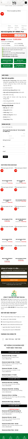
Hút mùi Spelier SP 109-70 (7, 181)
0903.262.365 (9, 414)
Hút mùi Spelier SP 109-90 (7, 240)
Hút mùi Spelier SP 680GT (21, 181)
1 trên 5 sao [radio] (5, 133)
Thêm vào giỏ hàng (7, 60)
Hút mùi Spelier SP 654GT (7, 201)
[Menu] (26, 3)
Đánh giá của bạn (7, 140)
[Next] (24, 17)
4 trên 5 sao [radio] (18, 135)
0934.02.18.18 (8, 385)
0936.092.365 (9, 426)
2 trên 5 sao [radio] (20, 133)
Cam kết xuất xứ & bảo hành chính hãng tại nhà (14, 48)
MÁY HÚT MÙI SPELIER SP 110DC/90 (21, 220)
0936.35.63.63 (9, 365)
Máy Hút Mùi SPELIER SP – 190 (7, 259)
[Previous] (3, 17)
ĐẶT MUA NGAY (20, 60)
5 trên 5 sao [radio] (6, 138)
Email (4, 151)
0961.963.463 (8, 392)
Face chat (17, 438)
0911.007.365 (8, 371)
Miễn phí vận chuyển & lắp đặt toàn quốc (12, 49)
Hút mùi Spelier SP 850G (20, 258)
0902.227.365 (8, 358)
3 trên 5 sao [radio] (6, 135)
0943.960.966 (9, 398)
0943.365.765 (9, 420)
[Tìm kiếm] (1, 2)
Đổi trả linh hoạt (6, 51)
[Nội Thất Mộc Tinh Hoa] (14, 2)
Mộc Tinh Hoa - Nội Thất (12, 339)
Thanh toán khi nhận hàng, (13, 53)
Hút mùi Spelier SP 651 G (21, 200)
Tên (4, 146)
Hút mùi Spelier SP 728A (7, 219)
